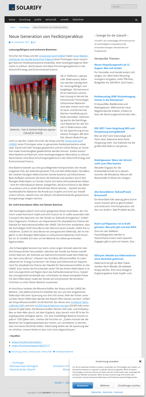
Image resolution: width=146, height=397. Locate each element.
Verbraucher (35, 351)
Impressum (118, 392)
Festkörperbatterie (64, 351)
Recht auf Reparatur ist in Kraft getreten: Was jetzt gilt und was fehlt (115, 225)
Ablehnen (105, 385)
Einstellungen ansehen (129, 385)
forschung (24, 19)
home (12, 19)
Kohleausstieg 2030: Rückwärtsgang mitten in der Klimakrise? (114, 98)
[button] (140, 361)
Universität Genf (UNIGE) (52, 55)
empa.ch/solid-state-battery (27, 342)
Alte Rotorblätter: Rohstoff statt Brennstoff (112, 193)
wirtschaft (50, 19)
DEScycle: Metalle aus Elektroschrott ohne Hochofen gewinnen (115, 257)
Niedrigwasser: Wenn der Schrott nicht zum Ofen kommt (113, 162)
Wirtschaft (47, 351)
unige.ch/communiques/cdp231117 (31, 345)
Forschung (24, 27)
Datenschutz (96, 392)
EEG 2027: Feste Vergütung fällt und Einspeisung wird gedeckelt (114, 130)
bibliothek (78, 19)
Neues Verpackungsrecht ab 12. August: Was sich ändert (112, 66)
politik (38, 19)
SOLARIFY (28, 8)
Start (13, 27)
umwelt (64, 19)
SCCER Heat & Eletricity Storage (52, 305)
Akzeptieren (83, 385)
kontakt (58, 382)
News (25, 351)
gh (34, 42)
